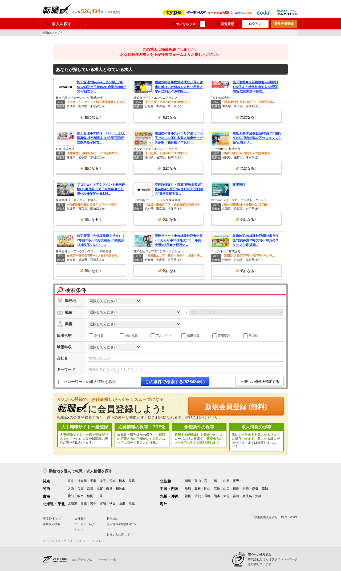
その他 (253, 335)
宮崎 (236, 496)
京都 (90, 488)
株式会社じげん (82, 559)
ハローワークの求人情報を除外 (90, 382)
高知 (265, 488)
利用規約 (112, 518)
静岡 (90, 496)
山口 (226, 488)
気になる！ (93, 117)
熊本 (217, 496)
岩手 (93, 503)
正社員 (99, 335)
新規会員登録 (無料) (236, 407)
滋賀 (99, 488)
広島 (217, 488)
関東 (46, 481)
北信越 (165, 481)
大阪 (71, 488)
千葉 (93, 481)
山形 (122, 503)
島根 (197, 488)
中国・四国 (169, 488)
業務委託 (224, 335)
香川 (245, 488)
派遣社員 (193, 335)
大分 (226, 496)
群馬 (131, 481)
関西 (46, 488)
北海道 (72, 503)
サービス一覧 (108, 559)
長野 (236, 481)
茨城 (112, 481)
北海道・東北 (54, 504)
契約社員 (131, 335)
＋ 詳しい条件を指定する (259, 382)
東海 (46, 496)
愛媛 (255, 488)
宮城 (103, 503)
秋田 (112, 503)
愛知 (71, 496)
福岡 (188, 496)
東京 (71, 481)
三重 (99, 496)
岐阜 (80, 496)
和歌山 (120, 488)
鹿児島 (247, 496)
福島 (131, 503)
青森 (83, 503)
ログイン (255, 24)
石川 (207, 481)
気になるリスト (189, 24)
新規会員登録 (284, 24)
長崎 (207, 496)
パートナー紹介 (85, 524)
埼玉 (103, 481)
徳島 (236, 488)
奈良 (109, 488)
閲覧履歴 (227, 24)
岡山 (207, 488)
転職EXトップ (51, 32)
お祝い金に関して (118, 534)
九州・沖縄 (169, 496)
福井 (217, 481)
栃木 (122, 481)
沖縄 (258, 496)
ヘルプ (79, 530)
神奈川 (82, 481)
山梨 (226, 481)
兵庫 (80, 488)
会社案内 (80, 518)
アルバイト (164, 335)
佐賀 (197, 496)
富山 (197, 481)
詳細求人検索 (51, 524)
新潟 (188, 481)
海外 (163, 504)
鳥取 (188, 488)
